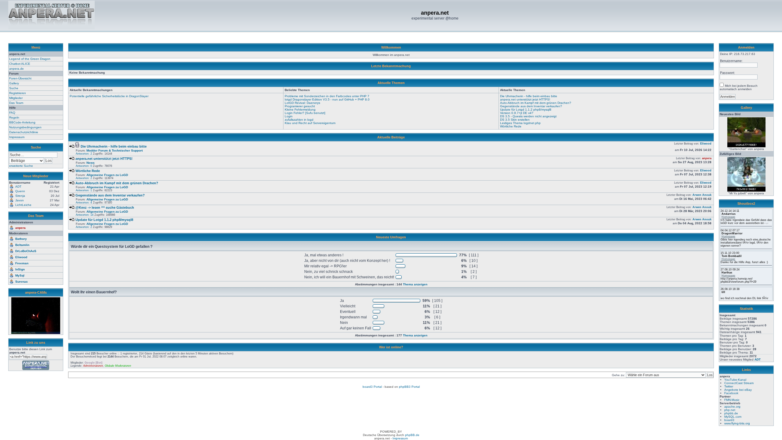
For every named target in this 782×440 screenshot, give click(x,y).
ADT (758, 359)
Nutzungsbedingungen (25, 127)
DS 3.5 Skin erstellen (515, 119)
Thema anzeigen (415, 284)
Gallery (14, 83)
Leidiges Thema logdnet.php (520, 123)
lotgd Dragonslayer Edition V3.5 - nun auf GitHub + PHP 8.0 (327, 99)
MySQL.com (732, 416)
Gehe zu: (619, 375)
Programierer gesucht (300, 106)
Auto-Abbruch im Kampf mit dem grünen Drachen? (535, 103)
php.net (729, 410)
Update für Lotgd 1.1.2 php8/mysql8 (525, 109)
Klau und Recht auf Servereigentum (310, 123)
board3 (729, 420)
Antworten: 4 (84, 202)
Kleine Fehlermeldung (300, 109)
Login (289, 116)
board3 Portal (372, 386)
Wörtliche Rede (510, 126)
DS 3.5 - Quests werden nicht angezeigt (528, 116)
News (90, 162)
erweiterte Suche (21, 165)
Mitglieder (16, 98)
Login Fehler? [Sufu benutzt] (305, 113)
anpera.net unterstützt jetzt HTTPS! (525, 99)
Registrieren (17, 93)
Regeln (14, 117)
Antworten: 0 (84, 165)
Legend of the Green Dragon (29, 59)
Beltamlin (22, 245)
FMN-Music (732, 400)
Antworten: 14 (84, 214)
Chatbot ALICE (19, 63)
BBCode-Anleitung (22, 122)
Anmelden (746, 47)
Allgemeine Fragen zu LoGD (107, 175)
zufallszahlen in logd (299, 119)
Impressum (16, 137)
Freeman (21, 263)
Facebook (731, 393)
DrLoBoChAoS (25, 251)
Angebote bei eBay (738, 389)
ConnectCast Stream (739, 383)
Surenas (21, 281)
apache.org (732, 406)
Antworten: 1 (84, 190)
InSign (20, 269)
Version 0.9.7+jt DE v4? (516, 113)
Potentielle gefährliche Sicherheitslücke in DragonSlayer (109, 96)
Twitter (728, 386)
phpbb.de (731, 413)
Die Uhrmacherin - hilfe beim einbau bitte (528, 96)
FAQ (12, 112)
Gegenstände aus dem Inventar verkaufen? (531, 106)
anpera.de (16, 68)
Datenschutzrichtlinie (23, 132)
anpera (20, 227)
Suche (13, 88)
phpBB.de (412, 435)
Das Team (16, 103)
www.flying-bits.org (737, 423)
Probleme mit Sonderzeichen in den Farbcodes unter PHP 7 (327, 96)
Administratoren (93, 365)
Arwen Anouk (701, 194)
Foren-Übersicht (20, 78)
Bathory (21, 238)
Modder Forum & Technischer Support (114, 150)
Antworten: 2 (84, 153)
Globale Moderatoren (118, 365)
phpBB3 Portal (409, 386)
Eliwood (21, 257)
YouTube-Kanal (735, 379)
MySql (19, 275)
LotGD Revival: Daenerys (302, 103)
